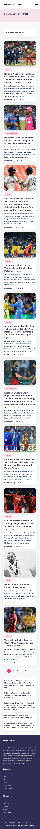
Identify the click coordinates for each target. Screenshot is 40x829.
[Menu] (36, 4)
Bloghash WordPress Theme (23, 825)
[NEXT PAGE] (31, 671)
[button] (31, 671)
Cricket (8, 70)
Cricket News (7, 785)
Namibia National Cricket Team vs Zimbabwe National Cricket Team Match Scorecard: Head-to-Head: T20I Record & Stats (19, 684)
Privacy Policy (7, 812)
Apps (4, 776)
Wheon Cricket (13, 4)
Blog (4, 779)
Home (5, 809)
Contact (5, 806)
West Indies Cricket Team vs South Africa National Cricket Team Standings (18, 643)
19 (25, 671)
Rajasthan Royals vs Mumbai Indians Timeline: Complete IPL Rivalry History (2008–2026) (19, 141)
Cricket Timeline (11, 133)
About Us (6, 803)
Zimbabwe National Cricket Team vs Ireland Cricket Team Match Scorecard (18, 268)
